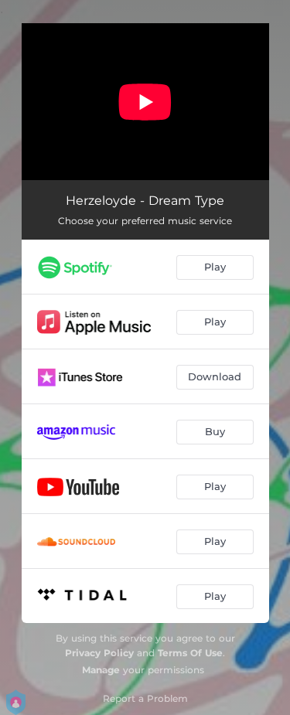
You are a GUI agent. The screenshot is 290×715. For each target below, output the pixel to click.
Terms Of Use (190, 653)
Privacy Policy (99, 653)
